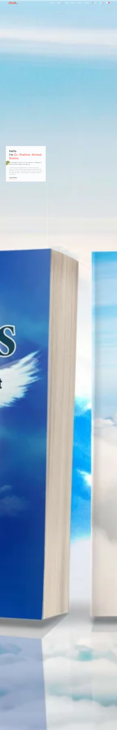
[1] (106, 3)
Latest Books (13, 177)
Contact (86, 3)
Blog (72, 3)
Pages (59, 3)
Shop (67, 3)
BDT (95, 3)
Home (52, 3)
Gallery (79, 3)
